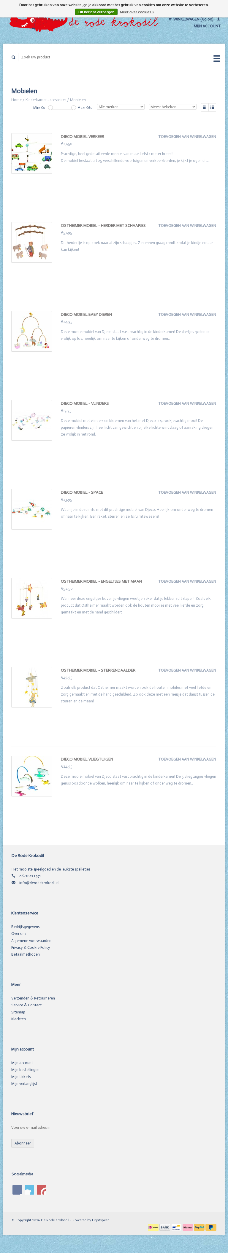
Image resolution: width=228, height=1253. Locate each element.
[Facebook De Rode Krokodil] (17, 1190)
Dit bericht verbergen (96, 12)
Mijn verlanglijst (24, 1083)
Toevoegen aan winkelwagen (187, 136)
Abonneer (23, 1143)
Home (16, 100)
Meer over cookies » (137, 12)
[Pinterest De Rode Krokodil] (29, 1190)
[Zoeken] (13, 57)
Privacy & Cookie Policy (30, 947)
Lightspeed (101, 1220)
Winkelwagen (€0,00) (193, 19)
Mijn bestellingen (25, 1069)
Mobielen (78, 100)
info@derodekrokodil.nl (39, 883)
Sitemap (18, 1012)
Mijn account (22, 1063)
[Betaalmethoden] (153, 1227)
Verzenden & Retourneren (33, 998)
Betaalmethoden (25, 954)
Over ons (18, 933)
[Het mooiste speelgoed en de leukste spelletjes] (85, 22)
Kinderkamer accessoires (46, 100)
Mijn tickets (21, 1077)
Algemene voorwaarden (31, 940)
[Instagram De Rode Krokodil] (41, 1190)
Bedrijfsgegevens (25, 926)
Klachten (18, 1019)
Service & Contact (26, 1005)
